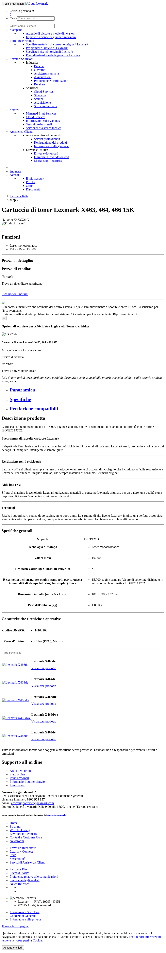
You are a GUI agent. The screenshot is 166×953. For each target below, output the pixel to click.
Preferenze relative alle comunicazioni (34, 876)
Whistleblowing (20, 830)
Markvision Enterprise (48, 160)
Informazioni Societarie (24, 912)
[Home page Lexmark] (36, 3)
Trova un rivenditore (23, 848)
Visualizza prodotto (43, 668)
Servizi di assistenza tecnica (43, 128)
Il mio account (35, 178)
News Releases (19, 884)
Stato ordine (17, 774)
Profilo (30, 182)
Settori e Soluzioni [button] (21, 59)
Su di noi (15, 826)
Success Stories (19, 873)
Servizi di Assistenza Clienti (27, 862)
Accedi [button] (14, 175)
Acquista (15, 171)
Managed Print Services (41, 113)
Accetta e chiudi (12, 947)
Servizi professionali (39, 124)
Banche (39, 66)
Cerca (13, 18)
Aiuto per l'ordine (21, 770)
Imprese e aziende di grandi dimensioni (51, 37)
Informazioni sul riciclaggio (27, 781)
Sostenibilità (17, 858)
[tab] (87, 390)
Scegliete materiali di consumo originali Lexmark (57, 44)
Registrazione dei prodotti (50, 142)
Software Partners (45, 106)
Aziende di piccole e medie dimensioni (50, 33)
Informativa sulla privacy (26, 919)
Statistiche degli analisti (24, 880)
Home (14, 823)
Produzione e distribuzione (51, 80)
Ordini (30, 185)
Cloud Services (43, 91)
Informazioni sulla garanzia (43, 120)
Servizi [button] (14, 109)
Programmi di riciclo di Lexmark (47, 48)
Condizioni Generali (23, 915)
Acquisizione (42, 102)
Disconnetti (33, 189)
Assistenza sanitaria (46, 73)
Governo (39, 70)
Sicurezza (40, 95)
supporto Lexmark (56, 815)
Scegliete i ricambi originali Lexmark (49, 51)
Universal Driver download (51, 157)
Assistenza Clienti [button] (21, 131)
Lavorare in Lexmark (23, 833)
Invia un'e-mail (19, 778)
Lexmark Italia (19, 196)
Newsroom (17, 841)
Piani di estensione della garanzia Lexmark (53, 55)
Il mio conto (17, 785)
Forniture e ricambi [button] (22, 40)
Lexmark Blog (19, 869)
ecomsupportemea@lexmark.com (32, 803)
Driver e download (46, 153)
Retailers (39, 84)
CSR (13, 855)
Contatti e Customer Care (26, 837)
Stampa (39, 99)
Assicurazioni (42, 77)
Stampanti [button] (16, 30)
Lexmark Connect (21, 851)
